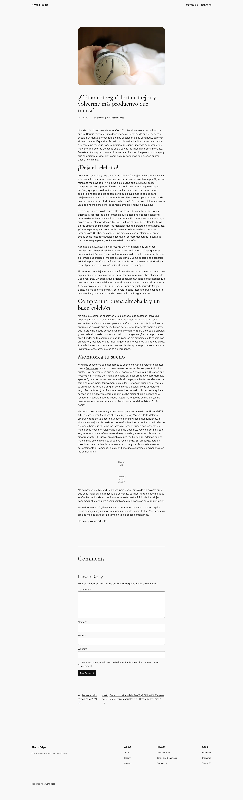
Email (82, 635)
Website (82, 649)
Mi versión (192, 5)
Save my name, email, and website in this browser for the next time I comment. (120, 664)
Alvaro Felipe (40, 4)
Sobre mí (206, 5)
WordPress (50, 784)
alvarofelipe (102, 117)
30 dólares (92, 368)
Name (82, 622)
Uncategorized (117, 117)
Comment (84, 589)
